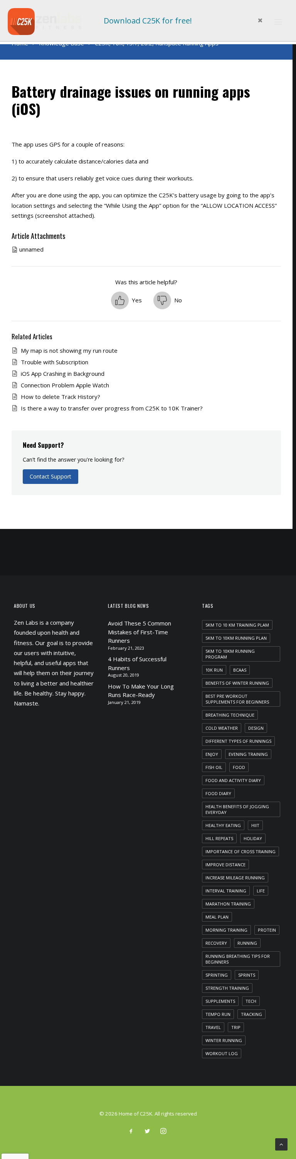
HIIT (255, 825)
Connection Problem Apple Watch (65, 385)
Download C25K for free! (148, 20)
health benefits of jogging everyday (237, 809)
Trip (235, 1027)
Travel (213, 1027)
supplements (220, 1001)
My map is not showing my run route (69, 350)
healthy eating (223, 825)
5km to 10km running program (230, 654)
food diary (218, 793)
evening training (248, 754)
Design (256, 728)
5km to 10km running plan (236, 638)
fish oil (213, 767)
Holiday (253, 838)
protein (267, 930)
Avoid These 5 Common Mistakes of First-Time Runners (139, 631)
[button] (126, 301)
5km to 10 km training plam (237, 625)
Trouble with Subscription (54, 362)
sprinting (216, 975)
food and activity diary (233, 780)
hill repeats (219, 838)
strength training (227, 988)
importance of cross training (240, 851)
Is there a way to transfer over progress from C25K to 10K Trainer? (112, 408)
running (247, 943)
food (239, 767)
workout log (221, 1053)
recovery (216, 943)
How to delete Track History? (60, 396)
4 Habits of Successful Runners (137, 663)
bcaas (239, 670)
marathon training (228, 904)
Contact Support (50, 476)
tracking (251, 1014)
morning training (226, 930)
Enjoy (211, 754)
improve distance (225, 864)
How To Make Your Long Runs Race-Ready (141, 690)
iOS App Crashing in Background (62, 373)
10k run (214, 670)
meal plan (217, 917)
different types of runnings (238, 741)
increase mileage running (235, 878)
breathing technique (229, 715)
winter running (223, 1040)
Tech (251, 1001)
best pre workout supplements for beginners (237, 699)
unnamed (31, 249)
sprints (246, 975)
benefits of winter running (237, 683)
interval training (225, 891)
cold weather (221, 728)
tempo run (217, 1014)
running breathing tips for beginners (237, 959)
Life (261, 891)
